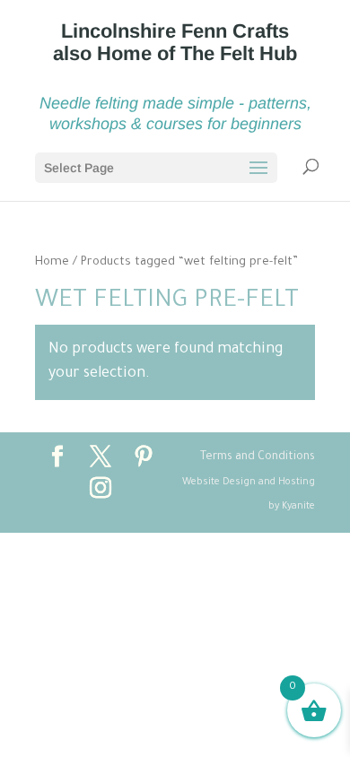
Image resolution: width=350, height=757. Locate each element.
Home (52, 263)
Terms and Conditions (257, 457)
